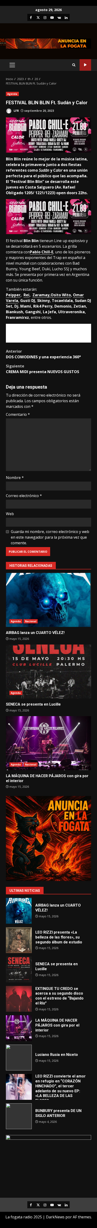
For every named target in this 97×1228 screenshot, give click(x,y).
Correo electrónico (24, 495)
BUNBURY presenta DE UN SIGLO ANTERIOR (19, 1116)
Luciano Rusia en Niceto (19, 1057)
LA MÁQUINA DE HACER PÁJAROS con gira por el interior (48, 743)
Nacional (30, 621)
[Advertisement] (48, 43)
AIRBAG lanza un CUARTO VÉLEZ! (48, 600)
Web (10, 513)
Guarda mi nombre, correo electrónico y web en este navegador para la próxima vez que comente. (50, 537)
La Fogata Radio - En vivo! (85, 65)
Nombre (15, 477)
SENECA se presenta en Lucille (48, 672)
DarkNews (55, 1217)
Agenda (12, 94)
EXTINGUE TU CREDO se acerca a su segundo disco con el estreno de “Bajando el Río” (19, 999)
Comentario (18, 414)
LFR (16, 111)
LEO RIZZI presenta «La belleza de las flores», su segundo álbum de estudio (19, 940)
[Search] (73, 65)
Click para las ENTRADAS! (47, 333)
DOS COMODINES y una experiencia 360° (43, 354)
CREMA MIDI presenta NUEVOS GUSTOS (42, 368)
